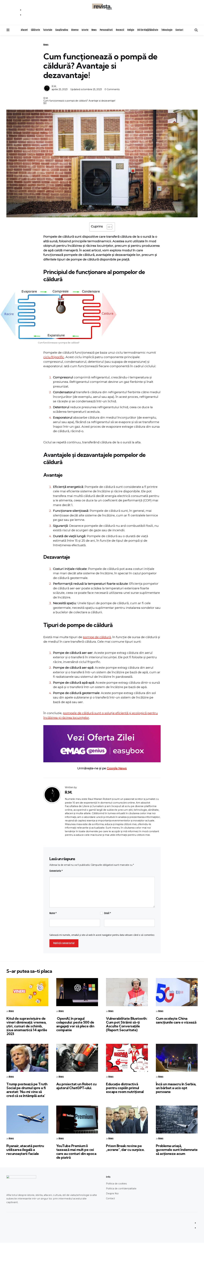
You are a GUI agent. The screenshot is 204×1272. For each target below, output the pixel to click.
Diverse (74, 29)
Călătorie (35, 29)
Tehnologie (166, 29)
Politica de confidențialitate (121, 1188)
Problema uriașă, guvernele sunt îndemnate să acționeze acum (177, 1150)
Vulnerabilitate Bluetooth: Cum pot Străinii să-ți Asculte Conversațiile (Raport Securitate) (126, 1024)
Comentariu (56, 870)
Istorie (85, 29)
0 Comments (112, 89)
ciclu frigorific (53, 357)
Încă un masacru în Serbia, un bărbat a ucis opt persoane (176, 1088)
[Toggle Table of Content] (108, 227)
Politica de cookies (116, 1183)
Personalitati (106, 29)
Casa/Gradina (61, 29)
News (94, 29)
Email (107, 913)
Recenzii (120, 29)
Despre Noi (112, 1193)
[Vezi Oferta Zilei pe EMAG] (102, 743)
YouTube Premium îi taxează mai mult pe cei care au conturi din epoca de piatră (76, 1152)
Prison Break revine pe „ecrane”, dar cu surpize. (125, 1148)
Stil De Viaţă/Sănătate (147, 29)
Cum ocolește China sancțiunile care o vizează (176, 1020)
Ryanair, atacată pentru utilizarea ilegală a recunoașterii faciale (25, 1150)
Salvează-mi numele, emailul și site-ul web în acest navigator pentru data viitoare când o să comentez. (102, 934)
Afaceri (24, 29)
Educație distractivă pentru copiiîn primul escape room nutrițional (125, 1088)
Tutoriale (47, 29)
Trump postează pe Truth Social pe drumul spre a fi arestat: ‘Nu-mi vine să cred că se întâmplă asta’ (26, 1090)
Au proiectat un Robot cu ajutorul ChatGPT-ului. (76, 1086)
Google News (117, 768)
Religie (130, 29)
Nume (53, 913)
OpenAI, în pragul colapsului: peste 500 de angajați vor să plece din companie (75, 1024)
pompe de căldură (97, 637)
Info (108, 1176)
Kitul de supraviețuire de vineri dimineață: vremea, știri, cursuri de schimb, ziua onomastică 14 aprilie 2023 (26, 1026)
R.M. (54, 86)
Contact (179, 29)
